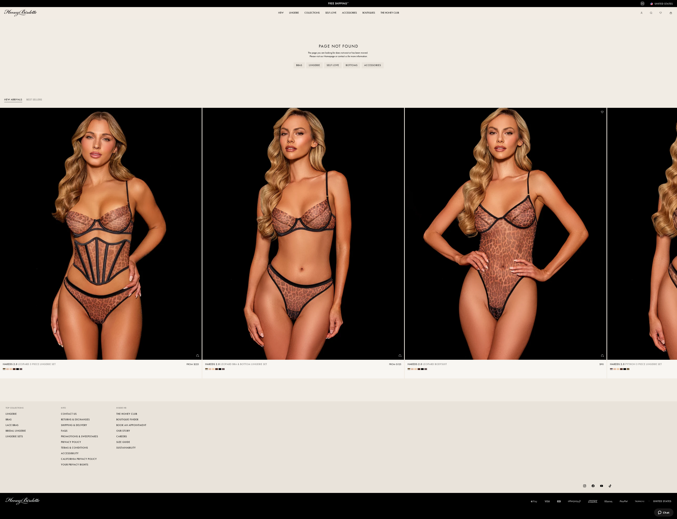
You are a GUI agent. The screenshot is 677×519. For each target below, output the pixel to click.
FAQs (64, 430)
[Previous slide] (7, 243)
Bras (299, 65)
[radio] (4, 368)
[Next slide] (670, 243)
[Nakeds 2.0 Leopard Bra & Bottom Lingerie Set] (303, 234)
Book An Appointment (131, 425)
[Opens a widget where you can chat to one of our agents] (663, 512)
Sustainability (126, 447)
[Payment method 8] (640, 501)
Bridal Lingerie (16, 430)
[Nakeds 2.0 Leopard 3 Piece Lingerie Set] (101, 234)
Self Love (333, 65)
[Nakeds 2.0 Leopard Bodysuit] (505, 234)
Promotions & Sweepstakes (79, 436)
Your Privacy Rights (74, 464)
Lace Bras (12, 425)
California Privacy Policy (79, 459)
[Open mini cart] (670, 13)
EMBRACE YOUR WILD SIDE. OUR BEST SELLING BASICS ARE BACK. (338, 3)
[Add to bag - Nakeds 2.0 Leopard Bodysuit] (602, 355)
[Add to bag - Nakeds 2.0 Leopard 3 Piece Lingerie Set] (197, 355)
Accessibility (70, 453)
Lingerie (314, 65)
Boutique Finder (127, 419)
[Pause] (642, 3)
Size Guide (123, 442)
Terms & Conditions (74, 447)
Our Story (123, 430)
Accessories (372, 65)
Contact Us (69, 413)
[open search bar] (651, 13)
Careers (121, 436)
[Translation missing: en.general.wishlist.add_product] (602, 112)
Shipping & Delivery (74, 425)
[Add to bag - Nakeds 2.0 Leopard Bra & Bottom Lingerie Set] (400, 355)
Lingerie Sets (14, 436)
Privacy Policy (71, 442)
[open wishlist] (660, 13)
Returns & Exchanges (75, 419)
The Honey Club (126, 413)
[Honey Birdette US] (21, 13)
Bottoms (352, 65)
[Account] (642, 13)
